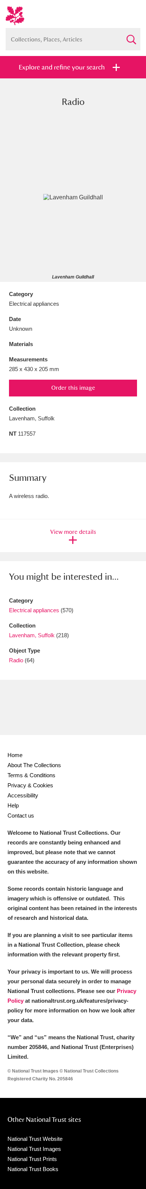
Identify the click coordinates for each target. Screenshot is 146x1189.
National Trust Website (35, 1139)
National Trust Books (32, 1169)
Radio (16, 660)
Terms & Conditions (31, 775)
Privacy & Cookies (30, 785)
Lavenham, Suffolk (32, 635)
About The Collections (34, 765)
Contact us (20, 815)
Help (13, 805)
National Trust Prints (32, 1159)
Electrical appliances (34, 610)
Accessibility (22, 795)
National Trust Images (34, 1149)
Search (131, 36)
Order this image (73, 387)
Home (14, 755)
